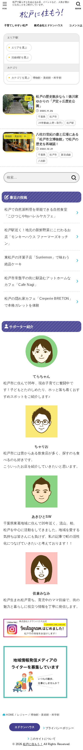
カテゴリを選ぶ (20, 77)
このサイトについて (43, 738)
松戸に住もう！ (33, 744)
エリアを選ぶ (19, 47)
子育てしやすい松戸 (16, 25)
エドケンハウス (24, 727)
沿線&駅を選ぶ (20, 57)
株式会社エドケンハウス (48, 25)
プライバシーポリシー (60, 728)
